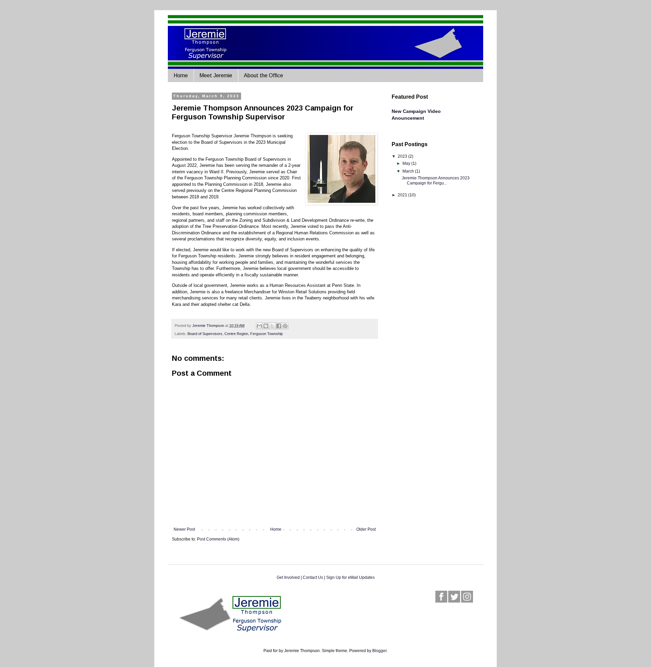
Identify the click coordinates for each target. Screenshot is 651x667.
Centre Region (236, 334)
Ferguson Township (266, 334)
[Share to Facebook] (278, 325)
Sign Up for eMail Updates (350, 577)
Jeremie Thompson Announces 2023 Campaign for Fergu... (436, 180)
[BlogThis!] (265, 325)
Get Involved (288, 577)
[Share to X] (272, 325)
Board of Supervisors (205, 334)
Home (181, 75)
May (406, 163)
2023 (403, 156)
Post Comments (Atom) (218, 539)
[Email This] (259, 325)
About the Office (263, 75)
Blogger (379, 650)
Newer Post (184, 529)
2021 (403, 195)
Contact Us (313, 577)
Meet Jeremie (215, 75)
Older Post (366, 529)
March (408, 171)
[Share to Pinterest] (285, 325)
